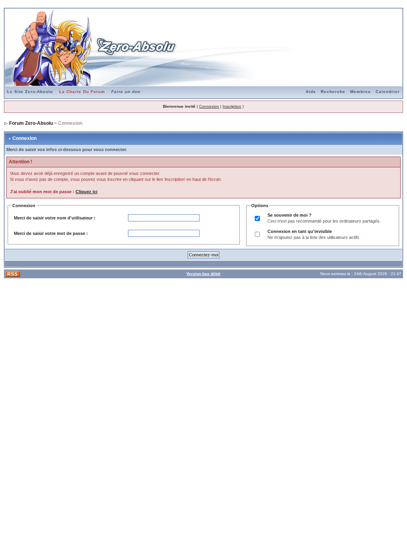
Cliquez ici (86, 191)
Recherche (333, 91)
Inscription (232, 106)
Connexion (209, 106)
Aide (311, 91)
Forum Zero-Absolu (31, 123)
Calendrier (388, 91)
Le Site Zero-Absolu (30, 91)
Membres (360, 91)
